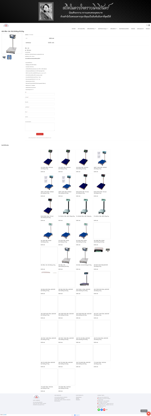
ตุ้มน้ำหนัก (77, 398)
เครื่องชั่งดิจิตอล (78, 397)
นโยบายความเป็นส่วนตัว (45, 137)
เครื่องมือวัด (78, 399)
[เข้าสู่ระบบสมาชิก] (149, 25)
